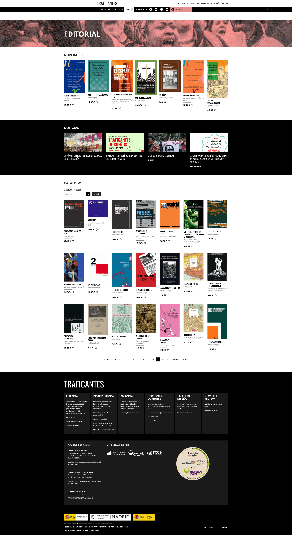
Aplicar (96, 194)
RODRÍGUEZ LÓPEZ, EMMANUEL (121, 100)
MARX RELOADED (94, 285)
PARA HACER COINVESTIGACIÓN (213, 101)
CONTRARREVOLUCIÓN (143, 98)
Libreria (181, 3)
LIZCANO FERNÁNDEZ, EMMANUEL (142, 342)
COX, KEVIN (67, 98)
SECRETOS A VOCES (119, 336)
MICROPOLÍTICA (189, 335)
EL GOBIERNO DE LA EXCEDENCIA (166, 341)
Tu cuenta (179, 9)
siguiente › (175, 359)
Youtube (167, 9)
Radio (128, 9)
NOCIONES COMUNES (215, 342)
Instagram (161, 9)
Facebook (150, 9)
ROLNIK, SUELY (198, 338)
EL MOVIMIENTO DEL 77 (144, 290)
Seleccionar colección (72, 189)
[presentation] (61, 86)
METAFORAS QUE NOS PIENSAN (143, 337)
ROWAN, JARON (92, 97)
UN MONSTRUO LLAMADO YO (98, 95)
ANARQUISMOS (195, 166)
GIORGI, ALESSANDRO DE (167, 345)
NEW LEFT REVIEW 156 (72, 96)
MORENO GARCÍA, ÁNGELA (192, 242)
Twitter (156, 9)
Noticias (71, 128)
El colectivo (141, 9)
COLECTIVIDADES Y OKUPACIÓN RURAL (214, 284)
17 (168, 359)
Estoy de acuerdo (210, 527)
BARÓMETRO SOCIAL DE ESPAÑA (72, 232)
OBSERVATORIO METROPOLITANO (170, 236)
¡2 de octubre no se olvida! (161, 155)
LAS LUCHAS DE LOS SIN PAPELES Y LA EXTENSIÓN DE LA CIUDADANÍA (194, 234)
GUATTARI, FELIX (188, 338)
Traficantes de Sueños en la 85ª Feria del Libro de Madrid (124, 157)
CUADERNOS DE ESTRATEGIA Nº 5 (121, 95)
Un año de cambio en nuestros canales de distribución (83, 157)
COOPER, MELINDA (141, 101)
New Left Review (210, 397)
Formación (215, 3)
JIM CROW (162, 95)
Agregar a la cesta (73, 105)
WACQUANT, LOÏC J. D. (165, 98)
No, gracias (223, 527)
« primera (107, 359)
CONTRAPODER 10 (214, 231)
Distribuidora (203, 3)
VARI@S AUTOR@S (213, 234)
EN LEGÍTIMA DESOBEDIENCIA (69, 337)
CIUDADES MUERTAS (191, 284)
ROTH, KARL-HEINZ (117, 293)
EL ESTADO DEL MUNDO (120, 290)
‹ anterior (117, 359)
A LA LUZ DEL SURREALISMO (170, 288)
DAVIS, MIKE (188, 287)
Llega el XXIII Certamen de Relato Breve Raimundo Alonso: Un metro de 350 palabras (208, 159)
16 (163, 359)
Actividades (118, 9)
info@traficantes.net (75, 494)
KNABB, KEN (116, 339)
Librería (72, 396)
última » (185, 359)
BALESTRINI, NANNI (118, 235)
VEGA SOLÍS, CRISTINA (142, 236)
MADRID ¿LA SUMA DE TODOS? (167, 232)
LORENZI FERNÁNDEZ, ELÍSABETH (74, 287)
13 (148, 359)
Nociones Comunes (154, 397)
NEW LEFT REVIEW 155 (191, 95)
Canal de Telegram (72, 425)
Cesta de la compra (188, 9)
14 (153, 359)
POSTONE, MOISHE (94, 287)
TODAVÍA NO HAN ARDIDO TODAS (97, 339)
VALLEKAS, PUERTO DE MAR (73, 284)
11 (138, 359)
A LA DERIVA (92, 220)
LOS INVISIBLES (117, 232)
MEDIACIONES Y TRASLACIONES (141, 232)
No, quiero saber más (90, 530)
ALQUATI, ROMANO (212, 105)
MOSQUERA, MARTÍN (189, 98)
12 (143, 359)
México (151, 160)
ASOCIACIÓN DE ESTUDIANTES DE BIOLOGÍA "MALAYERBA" (217, 290)
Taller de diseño (184, 397)
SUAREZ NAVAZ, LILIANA (191, 239)
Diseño (225, 3)
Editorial (191, 3)
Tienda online (105, 9)
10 (133, 359)
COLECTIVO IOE (68, 236)
